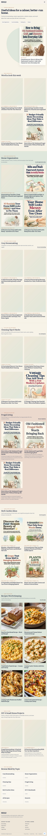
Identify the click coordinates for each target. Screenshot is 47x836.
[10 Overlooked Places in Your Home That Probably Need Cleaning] (12, 126)
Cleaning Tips (23, 22)
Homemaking (3, 823)
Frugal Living (3, 829)
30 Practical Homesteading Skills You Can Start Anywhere (34, 750)
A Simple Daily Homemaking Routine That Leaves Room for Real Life (34, 316)
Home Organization (5, 22)
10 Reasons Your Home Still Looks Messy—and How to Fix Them (11, 230)
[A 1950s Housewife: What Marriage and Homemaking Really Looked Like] (12, 263)
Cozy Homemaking (15, 22)
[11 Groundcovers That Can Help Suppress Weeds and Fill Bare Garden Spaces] (35, 531)
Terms (36, 833)
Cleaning (2, 827)
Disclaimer (40, 833)
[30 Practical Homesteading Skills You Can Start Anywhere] (35, 733)
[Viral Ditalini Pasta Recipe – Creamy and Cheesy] (12, 649)
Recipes (29, 22)
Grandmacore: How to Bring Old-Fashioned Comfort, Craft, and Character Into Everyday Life (32, 61)
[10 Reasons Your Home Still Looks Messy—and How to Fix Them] (12, 213)
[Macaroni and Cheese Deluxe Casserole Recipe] (35, 616)
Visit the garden (42, 514)
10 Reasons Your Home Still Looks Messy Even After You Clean (34, 230)
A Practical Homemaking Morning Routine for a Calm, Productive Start (35, 280)
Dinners (26, 825)
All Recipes (27, 823)
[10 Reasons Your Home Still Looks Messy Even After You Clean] (35, 213)
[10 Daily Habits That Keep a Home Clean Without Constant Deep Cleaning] (35, 349)
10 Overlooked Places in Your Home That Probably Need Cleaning (11, 144)
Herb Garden (27, 829)
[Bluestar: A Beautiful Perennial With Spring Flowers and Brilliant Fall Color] (12, 531)
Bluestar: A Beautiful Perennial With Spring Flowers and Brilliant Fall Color (11, 549)
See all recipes (43, 599)
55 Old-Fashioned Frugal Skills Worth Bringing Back (33, 452)
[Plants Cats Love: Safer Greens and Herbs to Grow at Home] (35, 566)
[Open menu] (44, 2)
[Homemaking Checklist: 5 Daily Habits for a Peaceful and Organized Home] (35, 91)
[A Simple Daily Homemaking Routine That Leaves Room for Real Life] (35, 298)
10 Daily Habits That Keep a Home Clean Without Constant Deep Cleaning (34, 367)
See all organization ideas (40, 162)
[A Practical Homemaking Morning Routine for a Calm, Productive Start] (35, 263)
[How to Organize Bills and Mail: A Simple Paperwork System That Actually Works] (35, 178)
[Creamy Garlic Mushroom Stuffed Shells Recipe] (12, 683)
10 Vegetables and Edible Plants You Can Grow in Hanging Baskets (12, 583)
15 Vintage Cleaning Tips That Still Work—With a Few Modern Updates (34, 402)
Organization (3, 825)
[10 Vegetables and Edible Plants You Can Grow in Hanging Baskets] (12, 566)
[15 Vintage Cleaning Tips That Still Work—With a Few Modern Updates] (35, 385)
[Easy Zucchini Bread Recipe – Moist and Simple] (12, 616)
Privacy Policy (26, 833)
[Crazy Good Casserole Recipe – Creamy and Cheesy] (35, 683)
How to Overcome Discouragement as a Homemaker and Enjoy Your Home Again (11, 316)
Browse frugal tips (42, 418)
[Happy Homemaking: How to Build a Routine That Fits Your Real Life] (12, 91)
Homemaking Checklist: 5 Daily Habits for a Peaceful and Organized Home (35, 109)
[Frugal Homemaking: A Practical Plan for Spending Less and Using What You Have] (12, 733)
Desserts (27, 827)
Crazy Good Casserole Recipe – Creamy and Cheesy (33, 700)
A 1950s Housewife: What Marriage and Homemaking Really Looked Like (11, 281)
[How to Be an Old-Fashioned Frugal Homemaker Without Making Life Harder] (35, 126)
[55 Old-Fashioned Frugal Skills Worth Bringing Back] (35, 434)
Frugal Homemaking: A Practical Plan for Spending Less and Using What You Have (11, 751)
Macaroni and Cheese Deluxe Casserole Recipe (33, 633)
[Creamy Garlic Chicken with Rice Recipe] (35, 649)
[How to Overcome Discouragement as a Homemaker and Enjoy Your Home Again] (12, 298)
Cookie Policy (32, 833)
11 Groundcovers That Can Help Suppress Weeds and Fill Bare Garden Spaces (33, 549)
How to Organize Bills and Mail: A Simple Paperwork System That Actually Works (34, 196)
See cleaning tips (42, 333)
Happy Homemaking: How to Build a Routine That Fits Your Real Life (11, 108)
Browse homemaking (41, 247)
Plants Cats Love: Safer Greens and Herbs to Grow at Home (34, 583)
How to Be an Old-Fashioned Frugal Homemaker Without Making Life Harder (34, 144)
